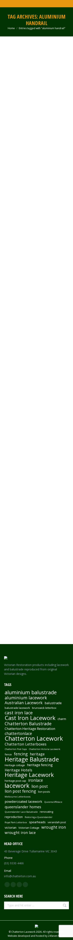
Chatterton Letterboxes (25, 744)
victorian (10, 827)
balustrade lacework (17, 708)
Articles (13, 114)
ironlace (35, 780)
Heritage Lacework (29, 775)
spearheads (37, 822)
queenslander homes (23, 807)
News (22, 114)
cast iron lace (19, 712)
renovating (46, 811)
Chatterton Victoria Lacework (44, 749)
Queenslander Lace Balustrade (21, 811)
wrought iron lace (20, 832)
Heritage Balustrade (32, 759)
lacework (17, 785)
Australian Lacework (24, 703)
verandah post (57, 822)
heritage (37, 754)
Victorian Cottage (28, 827)
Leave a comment (19, 118)
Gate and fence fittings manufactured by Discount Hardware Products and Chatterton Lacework (33, 479)
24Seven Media (56, 936)
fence (8, 754)
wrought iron (53, 827)
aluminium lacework (26, 697)
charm (62, 719)
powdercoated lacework (23, 801)
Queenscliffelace (53, 802)
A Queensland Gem (25, 108)
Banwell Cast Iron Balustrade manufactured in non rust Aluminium (36, 286)
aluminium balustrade (31, 692)
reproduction (14, 817)
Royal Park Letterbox (16, 822)
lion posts (44, 791)
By (32, 114)
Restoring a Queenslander (39, 817)
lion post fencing (20, 791)
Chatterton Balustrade (28, 723)
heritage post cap (15, 781)
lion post (39, 786)
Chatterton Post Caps (16, 749)
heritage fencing (40, 765)
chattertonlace (18, 733)
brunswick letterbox (44, 708)
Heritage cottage (15, 765)
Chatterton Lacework (34, 738)
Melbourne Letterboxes (17, 796)
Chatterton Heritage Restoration (30, 728)
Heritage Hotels (18, 770)
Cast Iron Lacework (30, 718)
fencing (21, 754)
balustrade (53, 703)
